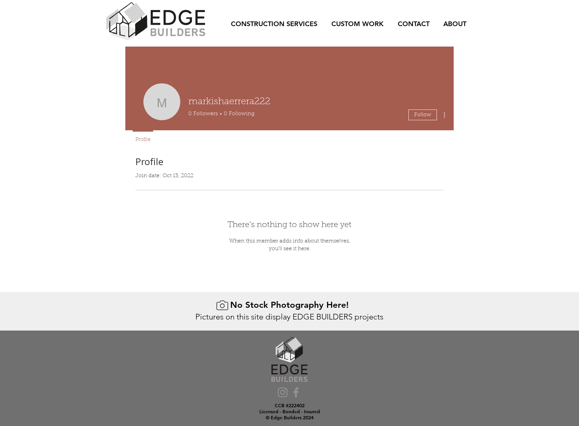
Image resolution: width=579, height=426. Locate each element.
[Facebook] (296, 392)
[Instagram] (282, 392)
